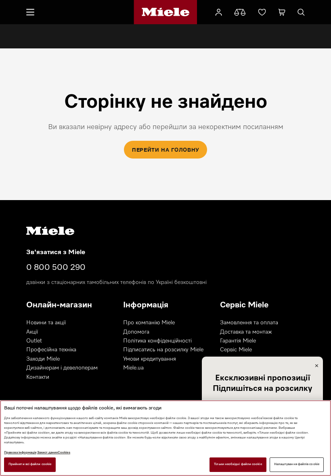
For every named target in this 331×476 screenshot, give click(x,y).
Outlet (34, 341)
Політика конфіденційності (157, 341)
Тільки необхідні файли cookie (238, 464)
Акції (32, 332)
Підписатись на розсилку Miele (163, 350)
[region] (165, 438)
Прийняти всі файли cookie (29, 464)
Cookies (64, 452)
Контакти (37, 377)
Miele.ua (133, 368)
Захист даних (47, 452)
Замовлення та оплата (249, 323)
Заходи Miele (43, 359)
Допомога (136, 332)
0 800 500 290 (56, 267)
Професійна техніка (51, 350)
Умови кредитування (149, 359)
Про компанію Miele (149, 323)
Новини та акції (46, 323)
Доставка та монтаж (246, 332)
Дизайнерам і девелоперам (62, 368)
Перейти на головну (165, 149)
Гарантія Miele (238, 341)
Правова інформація (20, 452)
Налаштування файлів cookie (296, 464)
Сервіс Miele (236, 350)
